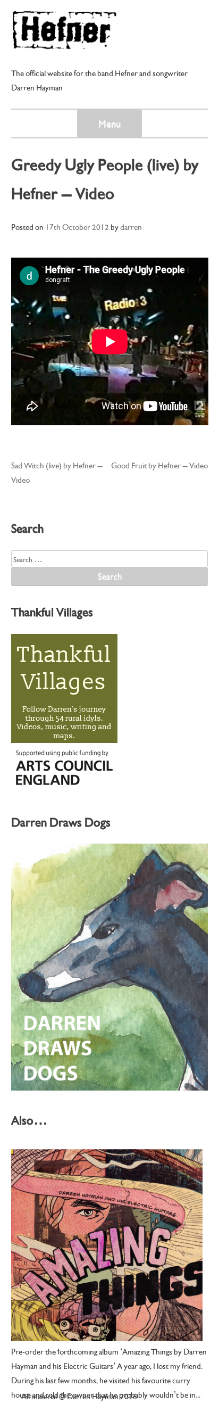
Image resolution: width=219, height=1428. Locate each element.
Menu (109, 123)
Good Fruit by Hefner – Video (159, 465)
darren (131, 226)
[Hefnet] (64, 44)
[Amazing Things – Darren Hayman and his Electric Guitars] (107, 1245)
